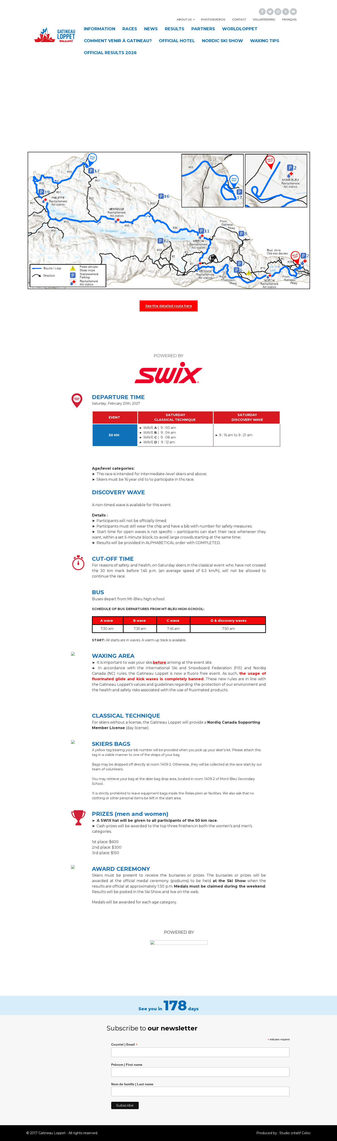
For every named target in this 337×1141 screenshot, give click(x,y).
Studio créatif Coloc (295, 1133)
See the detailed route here (168, 306)
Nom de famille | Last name (132, 1084)
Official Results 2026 (110, 52)
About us (184, 19)
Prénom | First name (126, 1064)
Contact (239, 19)
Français (289, 19)
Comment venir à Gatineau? (118, 40)
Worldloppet (239, 28)
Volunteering (264, 19)
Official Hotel (177, 40)
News (151, 28)
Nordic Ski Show (222, 40)
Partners (203, 28)
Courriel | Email (124, 1044)
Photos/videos (213, 19)
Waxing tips (264, 40)
